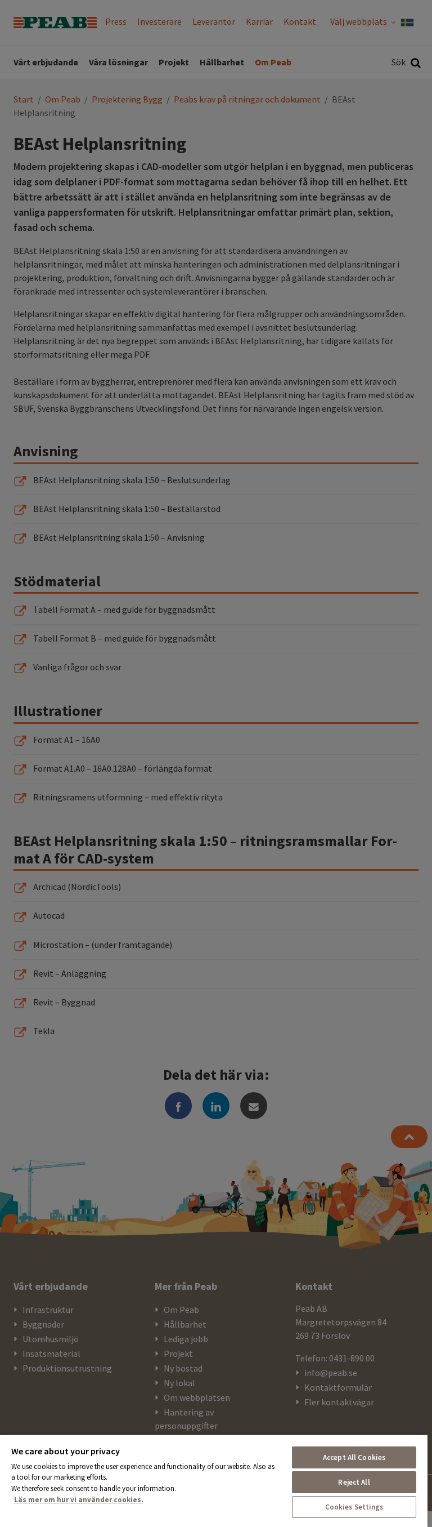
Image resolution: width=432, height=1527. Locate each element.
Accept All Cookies (354, 1457)
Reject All (354, 1482)
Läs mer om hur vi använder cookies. (78, 1499)
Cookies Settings (354, 1507)
